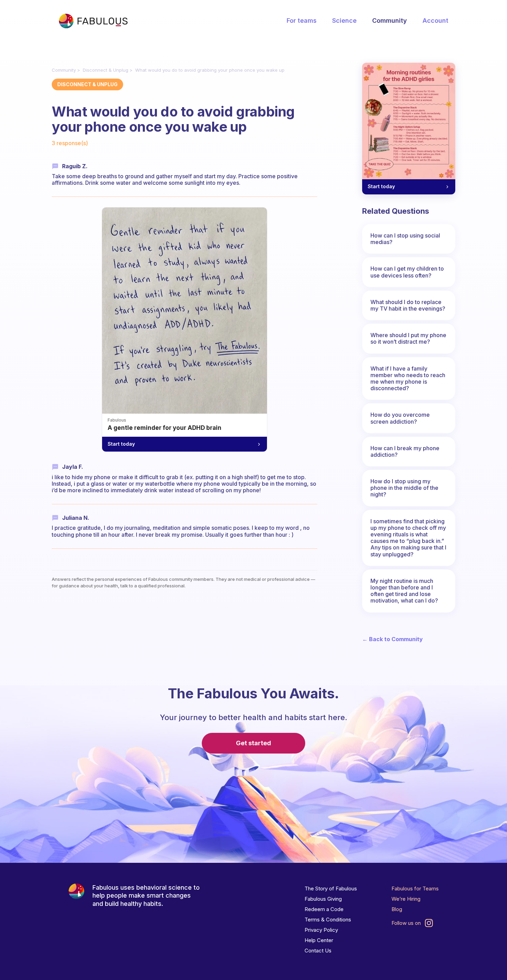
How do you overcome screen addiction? (400, 418)
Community (389, 20)
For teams (302, 20)
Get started (253, 743)
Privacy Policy (321, 930)
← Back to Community (392, 639)
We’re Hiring (405, 899)
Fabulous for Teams (415, 888)
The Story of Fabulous (331, 888)
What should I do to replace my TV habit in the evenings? (407, 305)
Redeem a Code (324, 909)
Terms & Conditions (328, 919)
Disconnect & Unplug (105, 70)
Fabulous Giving (323, 899)
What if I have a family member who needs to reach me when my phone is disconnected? (407, 378)
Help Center (319, 940)
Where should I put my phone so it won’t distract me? (408, 338)
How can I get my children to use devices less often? (407, 272)
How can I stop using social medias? (405, 238)
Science (344, 20)
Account (435, 20)
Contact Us (318, 950)
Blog (396, 909)
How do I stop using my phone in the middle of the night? (404, 488)
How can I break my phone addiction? (404, 451)
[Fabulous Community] (93, 21)
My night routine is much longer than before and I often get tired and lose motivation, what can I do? (404, 590)
